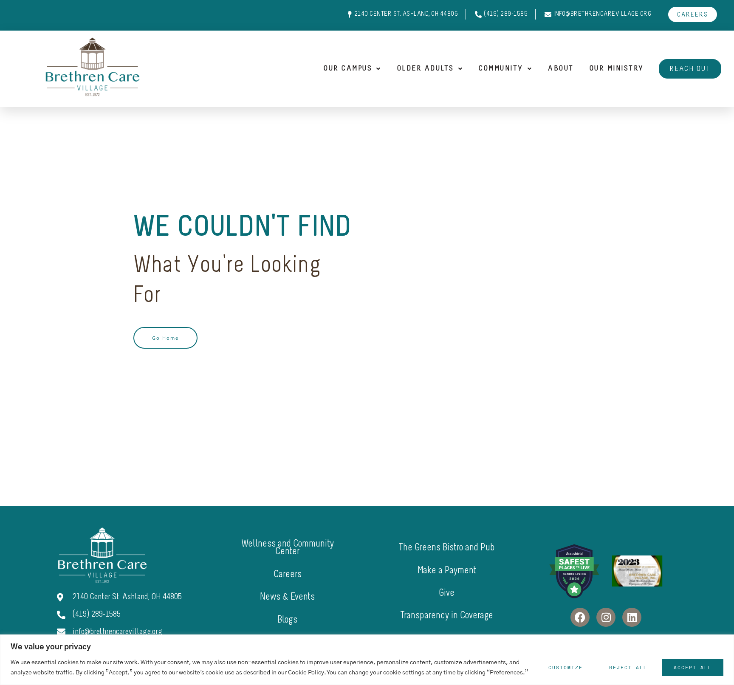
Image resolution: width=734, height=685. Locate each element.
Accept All (693, 667)
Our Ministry (617, 69)
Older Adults (425, 69)
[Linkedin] (631, 617)
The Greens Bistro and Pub (446, 548)
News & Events (287, 597)
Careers (288, 575)
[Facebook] (580, 617)
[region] (367, 659)
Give (447, 593)
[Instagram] (605, 617)
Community (501, 69)
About (561, 69)
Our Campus (348, 69)
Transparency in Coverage (446, 616)
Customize (565, 667)
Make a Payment (447, 571)
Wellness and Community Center (287, 548)
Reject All (628, 667)
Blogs (287, 620)
